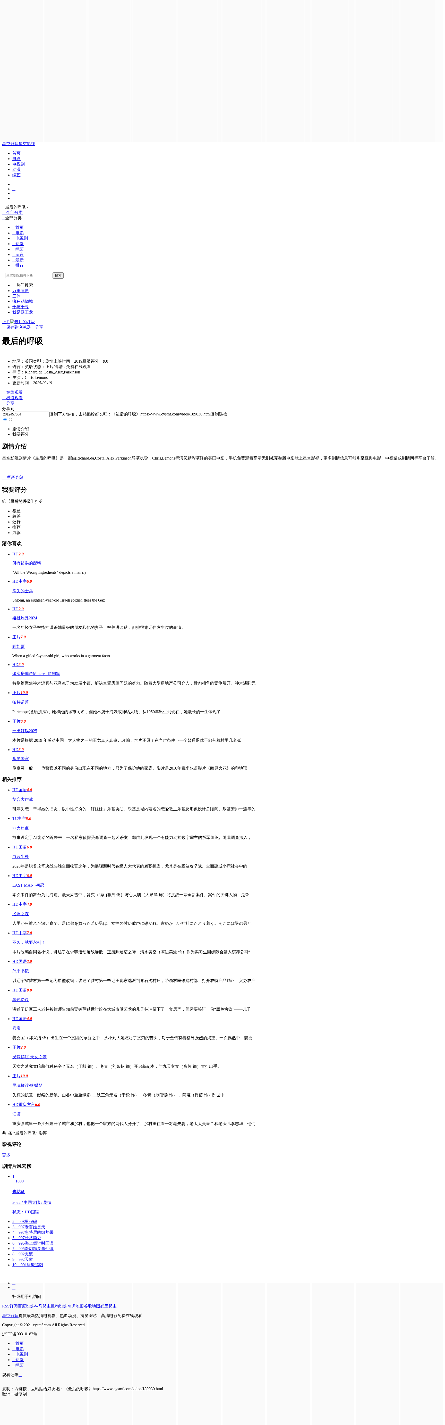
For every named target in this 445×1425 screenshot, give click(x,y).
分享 (37, 327)
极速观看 (12, 398)
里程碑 (24, 1221)
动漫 (16, 169)
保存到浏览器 (18, 327)
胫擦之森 (20, 914)
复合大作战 (22, 799)
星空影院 (10, 143)
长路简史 (26, 1238)
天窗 (22, 1259)
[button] (20, 429)
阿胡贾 (18, 646)
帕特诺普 (20, 702)
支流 (22, 1254)
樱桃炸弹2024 (24, 618)
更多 (7, 1155)
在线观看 (12, 392)
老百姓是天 (28, 1227)
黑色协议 (20, 999)
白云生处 (20, 856)
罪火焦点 (20, 828)
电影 (16, 158)
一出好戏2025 (24, 731)
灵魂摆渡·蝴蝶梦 (27, 1085)
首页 (16, 153)
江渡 (16, 1114)
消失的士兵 (22, 591)
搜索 (58, 275)
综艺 (16, 175)
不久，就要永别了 (28, 942)
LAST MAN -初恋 (28, 885)
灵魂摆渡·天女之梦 (29, 1057)
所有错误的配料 (26, 563)
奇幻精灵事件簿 (33, 1248)
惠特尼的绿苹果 (33, 1232)
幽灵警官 (20, 758)
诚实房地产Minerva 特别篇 (36, 673)
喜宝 (16, 1028)
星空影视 (27, 143)
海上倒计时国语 (33, 1243)
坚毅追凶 (27, 1265)
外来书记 (20, 971)
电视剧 (18, 164)
